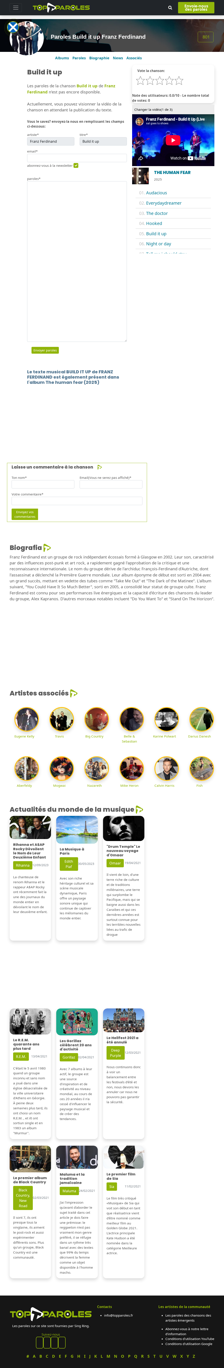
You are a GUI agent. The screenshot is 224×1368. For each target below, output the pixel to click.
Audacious (156, 193)
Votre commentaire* (27, 494)
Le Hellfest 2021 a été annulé (122, 1040)
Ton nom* (19, 477)
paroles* (33, 178)
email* (32, 151)
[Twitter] (62, 1343)
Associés (134, 57)
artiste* (33, 134)
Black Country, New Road (23, 1198)
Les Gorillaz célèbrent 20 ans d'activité (76, 1045)
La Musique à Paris (72, 851)
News (118, 57)
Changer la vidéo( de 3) (153, 109)
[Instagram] (54, 1343)
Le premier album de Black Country (30, 1180)
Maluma (69, 1191)
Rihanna (23, 865)
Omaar (115, 863)
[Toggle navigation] (16, 7)
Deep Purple (115, 1053)
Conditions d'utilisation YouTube (189, 1338)
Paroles (79, 57)
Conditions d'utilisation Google (188, 1344)
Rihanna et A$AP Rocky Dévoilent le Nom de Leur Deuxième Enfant (29, 851)
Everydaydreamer (164, 203)
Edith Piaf (69, 864)
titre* (84, 134)
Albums (62, 57)
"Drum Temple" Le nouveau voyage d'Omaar (123, 850)
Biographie (99, 57)
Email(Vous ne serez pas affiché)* (105, 477)
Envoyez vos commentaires (24, 514)
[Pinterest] (47, 1343)
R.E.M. (21, 1056)
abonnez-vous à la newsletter (50, 165)
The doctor (157, 213)
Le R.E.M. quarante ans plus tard (26, 1044)
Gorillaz (69, 1057)
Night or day (158, 244)
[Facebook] (39, 1343)
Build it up (156, 234)
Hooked (154, 223)
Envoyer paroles (45, 350)
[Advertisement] (112, 417)
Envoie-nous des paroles (196, 7)
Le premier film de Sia (121, 1176)
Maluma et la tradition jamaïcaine (72, 1178)
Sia (111, 1186)
